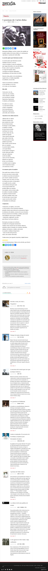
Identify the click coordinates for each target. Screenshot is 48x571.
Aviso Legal (24, 565)
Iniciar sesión (27, 283)
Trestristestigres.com (17, 565)
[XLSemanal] (42, 3)
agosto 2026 (37, 116)
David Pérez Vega (21, 306)
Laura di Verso (11, 22)
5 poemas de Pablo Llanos (17, 472)
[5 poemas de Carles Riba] (16, 36)
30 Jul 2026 (41, 103)
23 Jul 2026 (41, 110)
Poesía (7, 10)
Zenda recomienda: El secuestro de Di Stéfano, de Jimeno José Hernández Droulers (20, 437)
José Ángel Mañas (21, 544)
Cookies (35, 565)
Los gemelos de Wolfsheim (17, 401)
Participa (38, 565)
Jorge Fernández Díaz (22, 507)
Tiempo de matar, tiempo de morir (19, 335)
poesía (17, 22)
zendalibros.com (20, 441)
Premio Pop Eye (43, 567)
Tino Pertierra (20, 337)
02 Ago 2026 (41, 95)
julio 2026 (37, 118)
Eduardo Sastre (20, 403)
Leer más (12, 331)
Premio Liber (37, 567)
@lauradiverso (24, 258)
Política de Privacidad (29, 565)
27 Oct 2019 (4, 22)
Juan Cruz (19, 373)
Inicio (3, 10)
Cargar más (16, 559)
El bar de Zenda (42, 101)
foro (17, 268)
